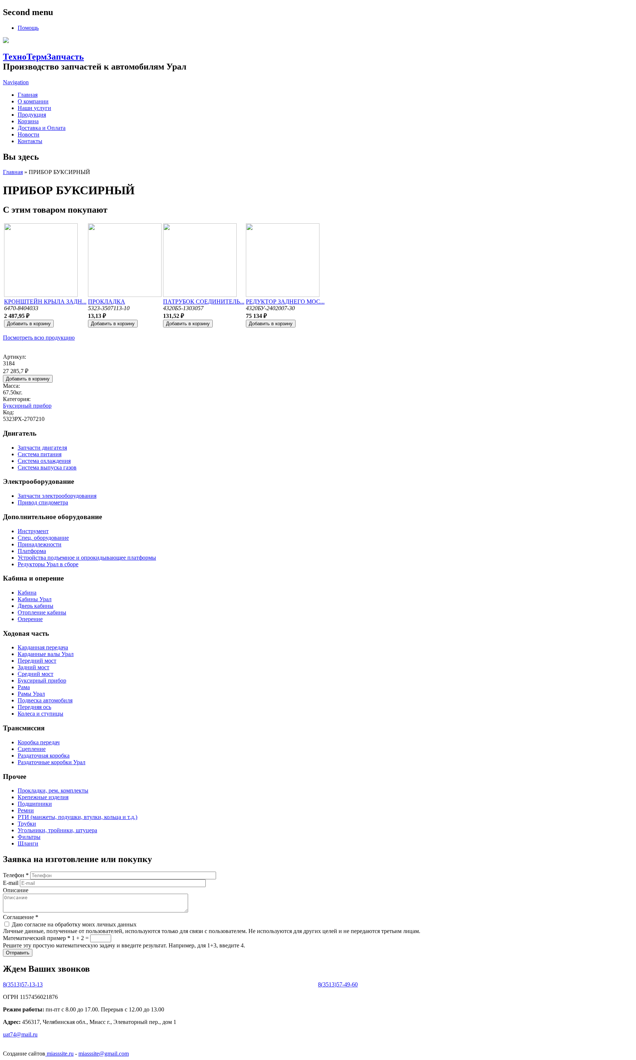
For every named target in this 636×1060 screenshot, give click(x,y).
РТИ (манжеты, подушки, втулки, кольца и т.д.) (77, 817)
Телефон (16, 875)
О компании (33, 101)
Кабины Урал (35, 599)
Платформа (32, 551)
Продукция (32, 114)
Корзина (28, 121)
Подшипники (35, 804)
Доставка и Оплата (42, 128)
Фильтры (29, 837)
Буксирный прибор (27, 406)
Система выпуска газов (47, 467)
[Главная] (6, 41)
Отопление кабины (42, 612)
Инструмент (33, 531)
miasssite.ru (59, 1053)
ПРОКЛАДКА (106, 301)
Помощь (28, 28)
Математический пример (36, 938)
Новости (28, 134)
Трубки (27, 823)
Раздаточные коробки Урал (51, 762)
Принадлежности (39, 544)
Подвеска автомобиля (45, 700)
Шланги (28, 843)
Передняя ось (34, 707)
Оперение (30, 619)
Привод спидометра (43, 502)
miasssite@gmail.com (103, 1053)
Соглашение (20, 917)
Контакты (30, 141)
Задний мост (33, 667)
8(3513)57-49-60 (338, 984)
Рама (24, 687)
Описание (15, 890)
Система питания (39, 454)
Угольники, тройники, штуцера (57, 830)
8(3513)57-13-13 (23, 984)
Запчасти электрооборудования (57, 496)
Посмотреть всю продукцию (39, 337)
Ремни (26, 810)
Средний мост (35, 674)
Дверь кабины (35, 606)
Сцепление (32, 749)
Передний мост (37, 660)
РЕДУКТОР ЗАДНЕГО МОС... (285, 301)
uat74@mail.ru (20, 1034)
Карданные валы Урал (46, 654)
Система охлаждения (44, 461)
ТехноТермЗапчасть (43, 56)
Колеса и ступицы (40, 713)
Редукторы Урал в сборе (48, 564)
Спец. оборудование (43, 538)
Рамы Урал (31, 694)
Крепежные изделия (43, 797)
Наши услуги (34, 108)
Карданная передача (43, 647)
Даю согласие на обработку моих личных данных (74, 924)
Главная (28, 95)
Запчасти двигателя (42, 447)
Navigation (16, 82)
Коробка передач (39, 742)
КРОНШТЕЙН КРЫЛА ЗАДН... (45, 301)
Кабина (27, 592)
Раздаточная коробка (44, 755)
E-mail (11, 883)
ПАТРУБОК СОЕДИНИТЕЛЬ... (203, 301)
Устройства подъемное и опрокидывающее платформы (87, 557)
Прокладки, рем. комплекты (53, 790)
